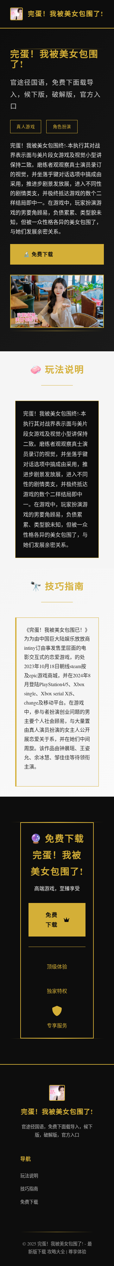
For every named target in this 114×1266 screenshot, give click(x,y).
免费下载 (29, 1202)
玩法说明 (29, 1176)
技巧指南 (29, 1189)
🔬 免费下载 (38, 254)
